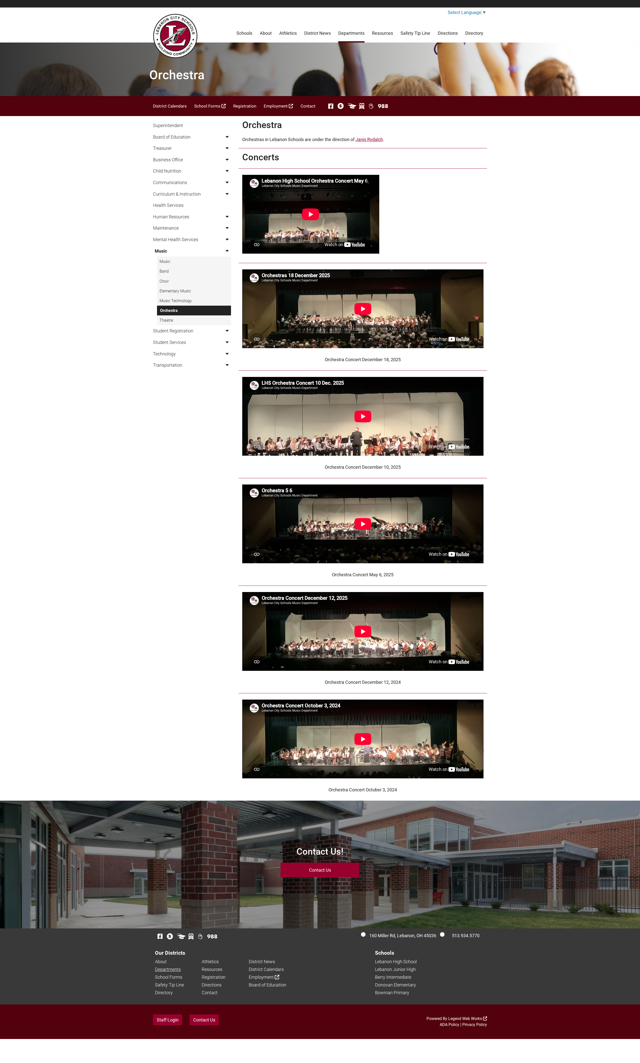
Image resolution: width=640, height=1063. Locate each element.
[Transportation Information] (361, 106)
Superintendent (168, 125)
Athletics (288, 33)
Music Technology (176, 300)
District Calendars (170, 106)
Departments (351, 33)
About (266, 33)
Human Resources (171, 216)
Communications (170, 182)
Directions (448, 33)
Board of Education (171, 137)
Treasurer (162, 148)
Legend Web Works (465, 1018)
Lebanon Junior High (395, 969)
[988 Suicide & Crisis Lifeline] (383, 106)
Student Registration (173, 330)
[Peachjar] (371, 106)
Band (164, 271)
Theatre (166, 320)
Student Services (169, 342)
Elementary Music (175, 291)
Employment (276, 106)
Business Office (168, 159)
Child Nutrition (167, 171)
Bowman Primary (392, 992)
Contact (308, 106)
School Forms (208, 106)
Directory (474, 33)
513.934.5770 (466, 935)
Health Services (168, 205)
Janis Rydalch (369, 139)
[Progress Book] (352, 106)
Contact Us (320, 870)
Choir (164, 281)
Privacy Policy (474, 1024)
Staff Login (167, 1019)
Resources (382, 33)
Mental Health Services (175, 239)
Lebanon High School (396, 961)
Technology (164, 353)
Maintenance (166, 228)
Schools (244, 33)
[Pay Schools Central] (341, 106)
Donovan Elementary (395, 984)
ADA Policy (449, 1024)
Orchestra (169, 310)
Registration (244, 106)
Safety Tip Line (415, 33)
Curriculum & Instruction (177, 194)
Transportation (167, 365)
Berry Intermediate (393, 977)
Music (161, 251)
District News (317, 33)
